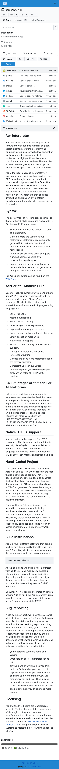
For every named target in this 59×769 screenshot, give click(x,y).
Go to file (31, 59)
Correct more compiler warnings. (34, 101)
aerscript (10, 10)
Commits (12, 53)
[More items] (56, 20)
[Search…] (55, 27)
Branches (31, 53)
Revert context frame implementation (36, 91)
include (9, 91)
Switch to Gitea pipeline (30, 75)
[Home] (5, 3)
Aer (20, 10)
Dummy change (27, 116)
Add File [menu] (43, 59)
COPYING (10, 111)
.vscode (9, 81)
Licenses (32, 766)
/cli (9, 101)
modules (9, 96)
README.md (11, 121)
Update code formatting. (31, 96)
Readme (8, 42)
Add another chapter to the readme (35, 121)
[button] (20, 59)
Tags (50, 53)
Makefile (9, 116)
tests (8, 106)
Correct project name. (29, 81)
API (39, 766)
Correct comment (30, 70)
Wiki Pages (11, 279)
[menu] (22, 766)
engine (9, 86)
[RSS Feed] (4, 15)
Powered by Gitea (30, 763)
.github (9, 75)
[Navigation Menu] (55, 3)
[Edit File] (54, 128)
